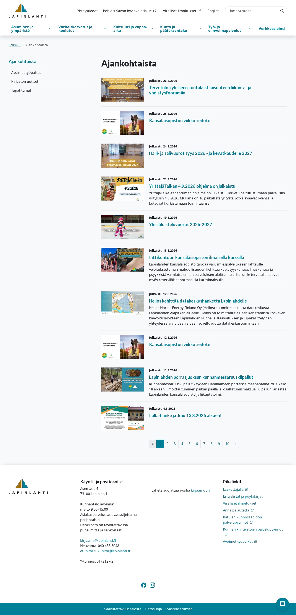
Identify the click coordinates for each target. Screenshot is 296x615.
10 (227, 443)
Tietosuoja (153, 609)
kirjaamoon (200, 490)
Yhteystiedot (87, 10)
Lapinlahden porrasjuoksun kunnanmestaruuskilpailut (201, 377)
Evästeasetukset (178, 609)
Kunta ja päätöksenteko (173, 28)
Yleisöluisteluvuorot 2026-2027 (180, 224)
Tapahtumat (21, 90)
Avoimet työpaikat (26, 72)
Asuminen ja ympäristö (22, 28)
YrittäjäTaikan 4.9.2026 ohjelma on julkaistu (192, 186)
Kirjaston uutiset (24, 81)
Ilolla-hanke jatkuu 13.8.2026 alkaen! (185, 415)
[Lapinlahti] (27, 10)
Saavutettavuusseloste (122, 609)
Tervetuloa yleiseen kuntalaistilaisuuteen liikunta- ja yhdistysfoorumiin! (200, 90)
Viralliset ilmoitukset (239, 503)
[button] (282, 604)
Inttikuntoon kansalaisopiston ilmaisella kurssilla (196, 257)
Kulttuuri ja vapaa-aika (130, 28)
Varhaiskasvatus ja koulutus (75, 28)
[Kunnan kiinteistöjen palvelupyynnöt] (255, 534)
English (214, 10)
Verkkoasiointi (272, 28)
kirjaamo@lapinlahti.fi (98, 540)
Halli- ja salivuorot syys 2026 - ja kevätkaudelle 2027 (200, 153)
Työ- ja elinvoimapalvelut (224, 28)
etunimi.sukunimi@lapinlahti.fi (105, 551)
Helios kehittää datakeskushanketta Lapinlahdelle (198, 300)
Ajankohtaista (22, 61)
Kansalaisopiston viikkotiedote (179, 120)
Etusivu (15, 45)
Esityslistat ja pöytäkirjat (243, 496)
